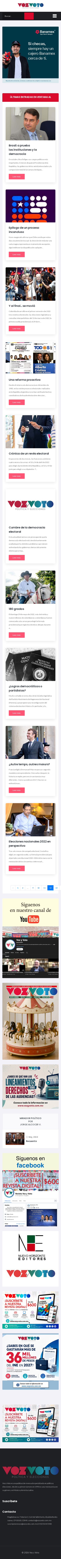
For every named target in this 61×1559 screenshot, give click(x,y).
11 (44, 888)
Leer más (17, 176)
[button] (54, 15)
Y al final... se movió (22, 306)
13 (56, 888)
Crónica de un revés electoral (29, 453)
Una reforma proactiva (25, 380)
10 (38, 888)
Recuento (31, 1141)
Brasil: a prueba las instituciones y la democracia (23, 150)
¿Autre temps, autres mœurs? (29, 764)
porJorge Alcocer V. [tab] (30, 1121)
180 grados (16, 609)
